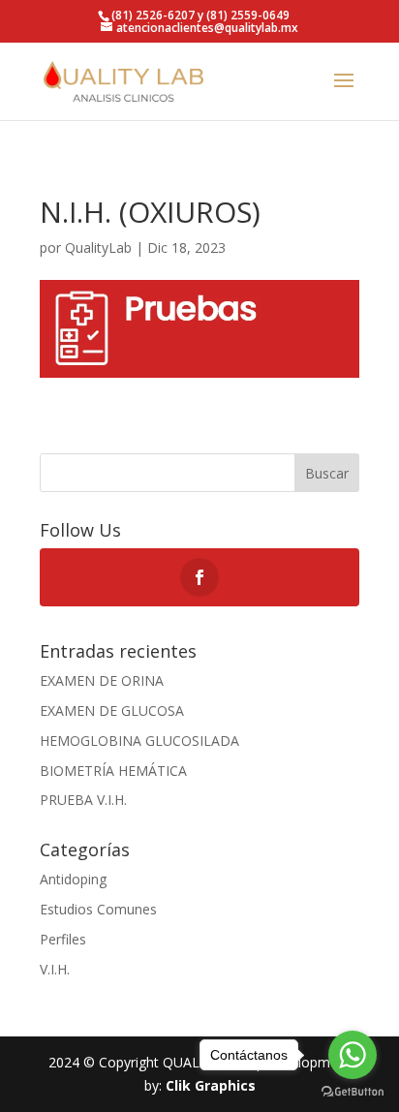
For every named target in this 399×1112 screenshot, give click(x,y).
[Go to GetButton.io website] (353, 1092)
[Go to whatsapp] (352, 1055)
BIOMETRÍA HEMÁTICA (113, 770)
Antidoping (73, 879)
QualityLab (98, 247)
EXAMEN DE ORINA (102, 680)
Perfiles (63, 939)
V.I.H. (55, 969)
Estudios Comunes (98, 909)
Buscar (327, 473)
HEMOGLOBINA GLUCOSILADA (139, 740)
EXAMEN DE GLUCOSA (112, 710)
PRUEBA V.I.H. (83, 799)
